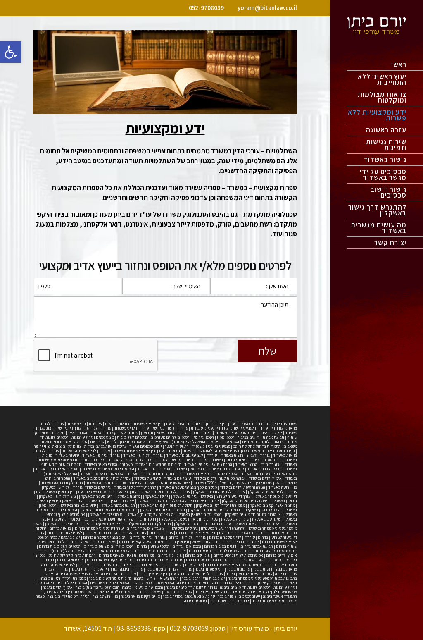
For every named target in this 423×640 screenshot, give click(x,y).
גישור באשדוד (385, 160)
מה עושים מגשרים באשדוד (378, 228)
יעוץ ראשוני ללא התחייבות (382, 80)
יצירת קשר (390, 243)
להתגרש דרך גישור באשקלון (377, 210)
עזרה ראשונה (386, 130)
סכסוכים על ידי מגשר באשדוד (383, 175)
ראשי (398, 65)
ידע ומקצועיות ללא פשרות (377, 115)
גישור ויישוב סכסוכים (388, 193)
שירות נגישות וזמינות (386, 145)
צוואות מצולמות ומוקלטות (382, 98)
